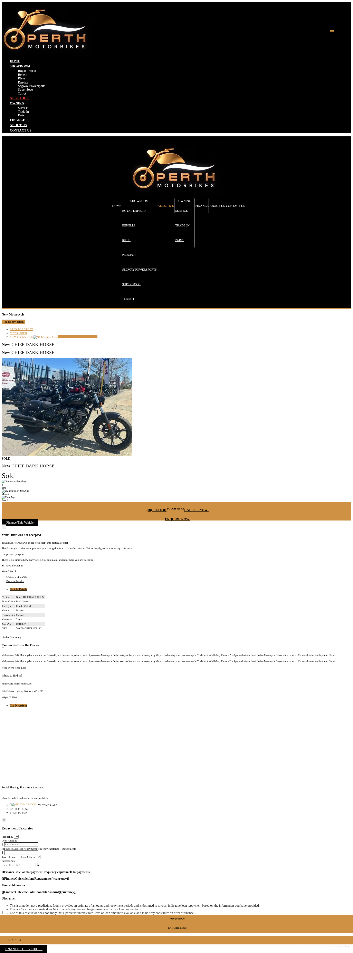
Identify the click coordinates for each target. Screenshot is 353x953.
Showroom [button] (20, 66)
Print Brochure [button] (35, 787)
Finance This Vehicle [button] (20, 522)
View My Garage (53, 336)
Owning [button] (17, 103)
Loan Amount (9, 840)
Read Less (20, 667)
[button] (176, 898)
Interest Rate (9, 860)
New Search (18, 333)
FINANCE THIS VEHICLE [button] (23, 949)
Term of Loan (9, 856)
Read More (8, 667)
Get (18, 705)
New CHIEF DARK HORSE (28, 344)
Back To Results (21, 329)
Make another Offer (17, 577)
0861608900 (177, 918)
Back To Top (18, 812)
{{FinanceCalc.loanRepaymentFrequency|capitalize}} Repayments (39, 848)
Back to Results (15, 581)
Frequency (7, 836)
